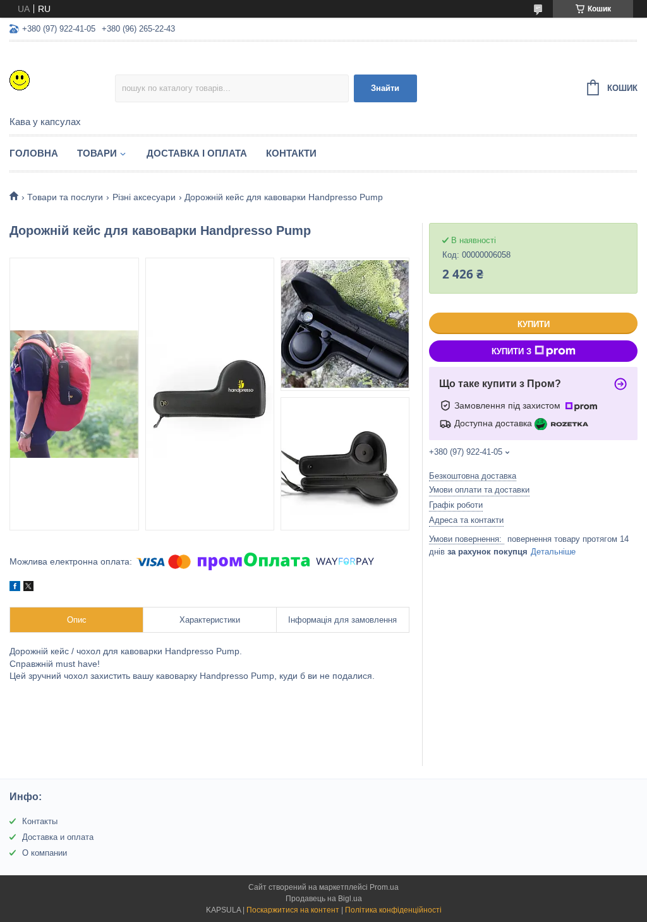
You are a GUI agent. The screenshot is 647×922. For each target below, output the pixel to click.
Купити (533, 324)
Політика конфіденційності (393, 910)
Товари (97, 153)
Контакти (291, 153)
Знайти (385, 88)
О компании (44, 853)
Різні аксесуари (144, 197)
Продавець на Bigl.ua (324, 898)
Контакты (39, 821)
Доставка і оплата (197, 153)
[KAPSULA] (62, 79)
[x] (28, 588)
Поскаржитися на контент (292, 910)
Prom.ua (384, 887)
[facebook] (14, 588)
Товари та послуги (65, 197)
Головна (33, 153)
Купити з (511, 351)
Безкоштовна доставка (472, 476)
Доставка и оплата (58, 837)
